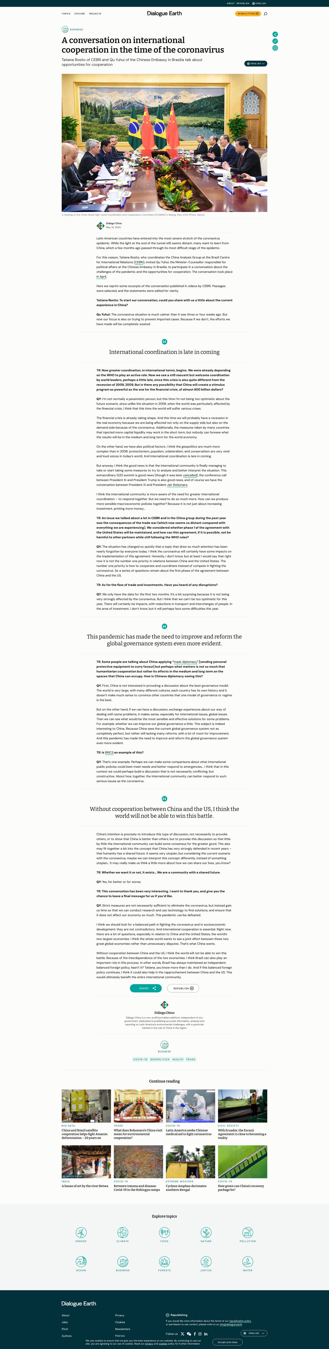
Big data (68, 1125)
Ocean (81, 1270)
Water (248, 1270)
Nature (206, 1241)
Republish (243, 3)
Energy (81, 1241)
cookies (163, 1343)
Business (123, 1270)
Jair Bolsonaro (177, 485)
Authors (67, 1336)
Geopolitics (160, 1059)
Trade (191, 1059)
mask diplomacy (185, 662)
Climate (123, 1241)
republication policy (240, 1320)
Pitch (65, 1329)
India (66, 1181)
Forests (164, 1270)
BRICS (109, 752)
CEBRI (139, 262)
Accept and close (227, 1342)
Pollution (248, 1241)
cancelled (190, 475)
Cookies (120, 1322)
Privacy (119, 1315)
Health (177, 1059)
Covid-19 (140, 1059)
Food (164, 1241)
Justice (206, 1270)
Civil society (228, 1125)
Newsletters (246, 13)
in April (101, 277)
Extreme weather (180, 1181)
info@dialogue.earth (231, 1324)
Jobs (65, 1322)
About (231, 3)
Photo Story (74, 1176)
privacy (149, 1343)
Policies (120, 1336)
